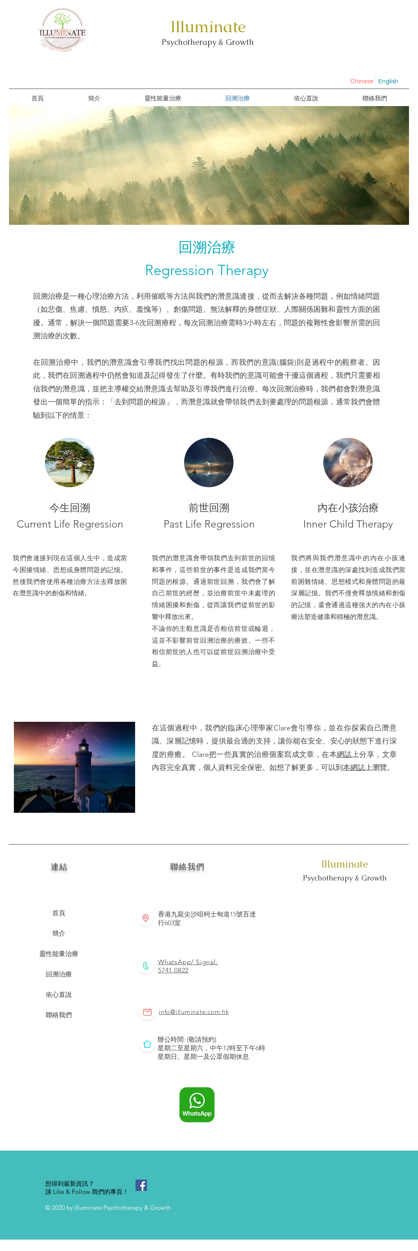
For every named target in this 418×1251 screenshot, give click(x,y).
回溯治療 (59, 974)
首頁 (58, 913)
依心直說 (59, 994)
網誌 (344, 754)
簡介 (58, 933)
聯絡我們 (59, 1015)
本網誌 (354, 767)
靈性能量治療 (58, 954)
